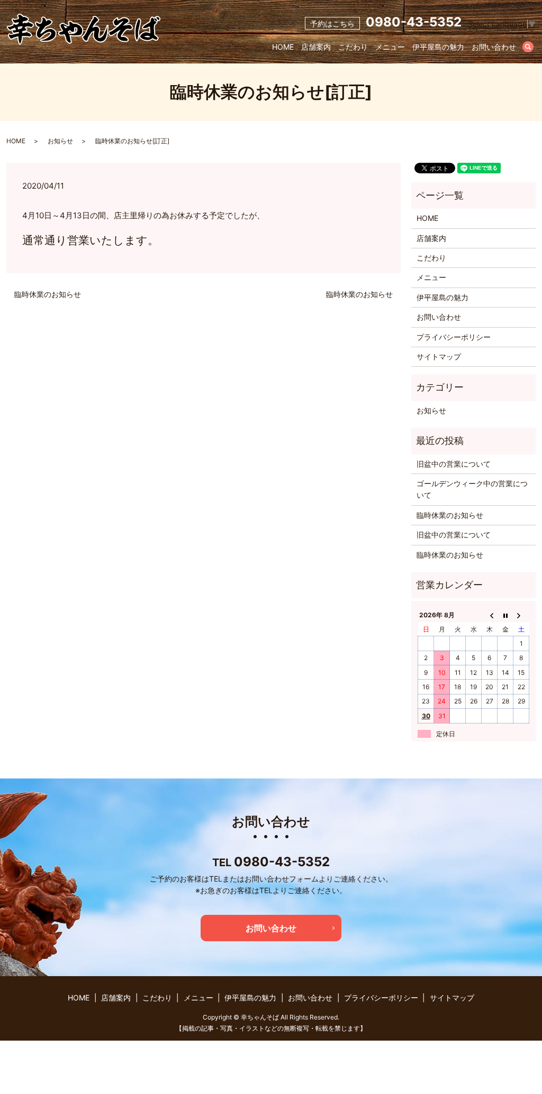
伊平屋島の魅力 (438, 46)
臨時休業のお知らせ (47, 294)
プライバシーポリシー (454, 336)
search (534, 47)
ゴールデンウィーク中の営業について (472, 489)
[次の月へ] (521, 615)
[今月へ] (505, 615)
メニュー (390, 46)
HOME (283, 46)
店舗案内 (316, 46)
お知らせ (60, 141)
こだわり (353, 46)
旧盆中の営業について (454, 463)
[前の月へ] (490, 615)
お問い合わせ (494, 46)
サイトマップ (439, 356)
